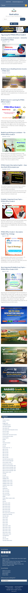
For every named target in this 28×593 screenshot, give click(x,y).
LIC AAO (4, 475)
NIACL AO (5, 486)
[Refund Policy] (7, 552)
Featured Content (6, 442)
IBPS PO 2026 (5, 457)
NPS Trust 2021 (6, 490)
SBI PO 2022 (5, 517)
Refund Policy (5, 573)
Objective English (6, 494)
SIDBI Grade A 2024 (7, 534)
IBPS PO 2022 (5, 451)
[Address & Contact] (2, 552)
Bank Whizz (14, 591)
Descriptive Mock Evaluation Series (10, 429)
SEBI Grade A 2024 (7, 529)
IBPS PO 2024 (5, 454)
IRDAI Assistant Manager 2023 (9, 465)
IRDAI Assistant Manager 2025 (9, 468)
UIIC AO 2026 (5, 538)
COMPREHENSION (6, 424)
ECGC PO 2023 (6, 431)
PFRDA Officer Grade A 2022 (9, 498)
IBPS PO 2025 (5, 455)
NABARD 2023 (6, 478)
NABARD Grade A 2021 (7, 480)
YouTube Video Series (7, 540)
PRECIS (4, 499)
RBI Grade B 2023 (6, 506)
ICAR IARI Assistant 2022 (8, 459)
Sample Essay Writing (7, 514)
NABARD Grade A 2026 (7, 485)
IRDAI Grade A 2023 (7, 472)
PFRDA (4, 496)
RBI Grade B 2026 (6, 511)
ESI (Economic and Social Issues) (10, 434)
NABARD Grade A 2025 (7, 483)
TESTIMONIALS (6, 535)
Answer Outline (6, 420)
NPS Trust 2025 (6, 493)
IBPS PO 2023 (5, 452)
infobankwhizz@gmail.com (17, 1)
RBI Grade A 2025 (6, 503)
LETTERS (4, 473)
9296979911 (8, 1)
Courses (3, 5)
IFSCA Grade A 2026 (7, 462)
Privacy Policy (5, 574)
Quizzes (4, 501)
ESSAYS (4, 439)
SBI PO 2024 (5, 521)
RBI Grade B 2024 (6, 507)
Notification (5, 488)
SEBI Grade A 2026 (7, 532)
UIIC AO (4, 537)
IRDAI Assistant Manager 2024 (9, 467)
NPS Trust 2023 (6, 491)
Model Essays (5, 477)
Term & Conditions (6, 572)
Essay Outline (6, 438)
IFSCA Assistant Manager (8, 460)
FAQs (4, 441)
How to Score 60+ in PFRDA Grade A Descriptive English (14, 558)
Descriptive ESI (6, 428)
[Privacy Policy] (9, 552)
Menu (15, 24)
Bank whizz (14, 14)
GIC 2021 (4, 444)
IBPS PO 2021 (5, 449)
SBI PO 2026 (5, 524)
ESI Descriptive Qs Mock (8, 436)
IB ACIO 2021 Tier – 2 (7, 447)
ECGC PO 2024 (6, 433)
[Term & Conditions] (4, 552)
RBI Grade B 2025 (6, 509)
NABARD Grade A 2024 (7, 481)
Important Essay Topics (8, 464)
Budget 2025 (5, 423)
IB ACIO (4, 446)
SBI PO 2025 (5, 522)
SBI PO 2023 (5, 519)
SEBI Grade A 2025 (7, 530)
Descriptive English (7, 426)
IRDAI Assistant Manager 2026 (9, 470)
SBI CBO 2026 (5, 516)
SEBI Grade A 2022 (7, 525)
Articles (4, 421)
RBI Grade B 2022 (6, 504)
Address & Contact (6, 570)
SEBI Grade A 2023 (7, 527)
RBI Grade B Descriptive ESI (9, 512)
